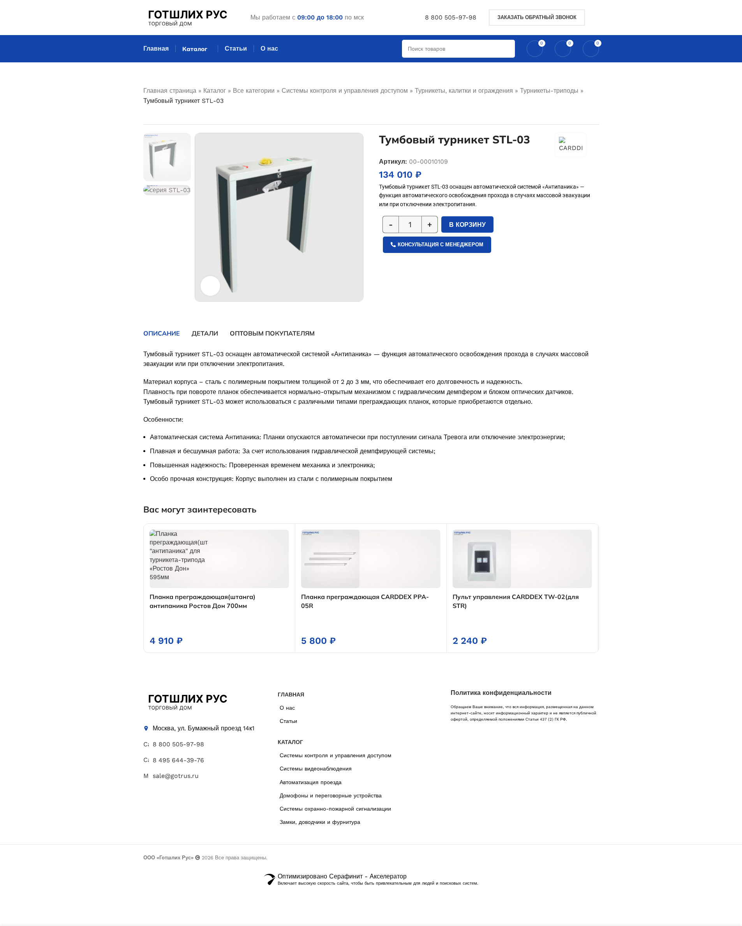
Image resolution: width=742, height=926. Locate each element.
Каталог (214, 90)
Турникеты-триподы (549, 90)
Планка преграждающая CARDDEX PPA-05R (365, 601)
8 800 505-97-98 (450, 17)
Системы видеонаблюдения (316, 768)
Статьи (288, 721)
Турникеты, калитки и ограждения (464, 90)
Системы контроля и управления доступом (345, 90)
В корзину (467, 224)
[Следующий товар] (166, 115)
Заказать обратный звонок (536, 17)
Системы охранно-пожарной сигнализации (335, 809)
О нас (287, 708)
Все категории (254, 90)
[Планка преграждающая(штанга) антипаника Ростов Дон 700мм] (219, 559)
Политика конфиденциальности (501, 692)
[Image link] (187, 701)
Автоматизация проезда (311, 782)
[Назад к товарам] (157, 115)
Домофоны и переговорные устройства (331, 795)
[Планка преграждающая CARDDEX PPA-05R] (371, 559)
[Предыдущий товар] (148, 115)
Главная (156, 48)
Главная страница (169, 90)
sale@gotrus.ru (176, 775)
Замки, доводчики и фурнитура (320, 822)
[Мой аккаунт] (596, 17)
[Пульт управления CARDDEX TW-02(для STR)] (522, 559)
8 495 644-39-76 (178, 760)
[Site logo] (187, 17)
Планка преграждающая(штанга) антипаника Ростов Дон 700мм (203, 601)
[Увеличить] (210, 285)
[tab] (161, 333)
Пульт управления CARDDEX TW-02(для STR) (516, 601)
